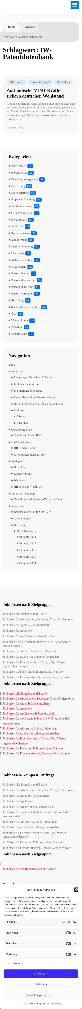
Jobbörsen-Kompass (23, 493)
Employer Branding (23, 199)
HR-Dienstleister (21, 442)
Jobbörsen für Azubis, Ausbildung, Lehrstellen (31, 656)
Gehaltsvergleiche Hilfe (28, 435)
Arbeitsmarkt (16, 82)
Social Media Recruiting (25, 306)
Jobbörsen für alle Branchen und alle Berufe (29, 869)
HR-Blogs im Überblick (28, 486)
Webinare (19, 480)
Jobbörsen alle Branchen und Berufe (25, 613)
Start (14, 364)
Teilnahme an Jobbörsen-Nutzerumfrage (38, 499)
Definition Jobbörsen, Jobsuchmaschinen (38, 403)
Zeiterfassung (19, 333)
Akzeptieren (41, 973)
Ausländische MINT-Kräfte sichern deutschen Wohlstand (35, 93)
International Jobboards (28, 390)
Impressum (57, 1003)
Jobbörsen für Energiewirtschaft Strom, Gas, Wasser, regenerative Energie (34, 664)
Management (19, 239)
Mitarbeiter (17, 253)
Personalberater (20, 273)
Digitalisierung (20, 192)
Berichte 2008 (27, 536)
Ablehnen (41, 984)
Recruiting (17, 300)
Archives (30, 26)
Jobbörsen (17, 226)
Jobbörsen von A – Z (26, 383)
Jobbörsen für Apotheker (18, 630)
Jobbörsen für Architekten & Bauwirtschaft (29, 636)
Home (11, 26)
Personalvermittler (22, 293)
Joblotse (19, 410)
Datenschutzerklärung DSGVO (36, 1003)
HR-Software (19, 219)
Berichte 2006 (27, 550)
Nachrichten (63, 82)
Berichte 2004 (27, 563)
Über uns (19, 525)
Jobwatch (22, 422)
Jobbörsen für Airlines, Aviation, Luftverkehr (30, 651)
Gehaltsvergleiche (22, 212)
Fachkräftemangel (40, 82)
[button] (76, 890)
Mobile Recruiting (22, 259)
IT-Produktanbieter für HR (29, 454)
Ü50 (13, 313)
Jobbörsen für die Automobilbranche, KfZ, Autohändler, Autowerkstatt (36, 643)
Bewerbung (18, 186)
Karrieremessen (20, 233)
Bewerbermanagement (24, 179)
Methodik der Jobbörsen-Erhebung (34, 397)
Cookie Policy (22, 518)
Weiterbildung (19, 320)
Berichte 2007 (27, 543)
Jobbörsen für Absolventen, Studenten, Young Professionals (39, 619)
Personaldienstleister (23, 280)
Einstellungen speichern (41, 995)
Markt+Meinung (26, 531)
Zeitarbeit (17, 327)
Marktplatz (17, 461)
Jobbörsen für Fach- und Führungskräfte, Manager (33, 671)
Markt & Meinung (22, 246)
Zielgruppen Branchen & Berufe (33, 377)
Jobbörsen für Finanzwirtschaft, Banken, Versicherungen (37, 677)
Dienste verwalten (14, 963)
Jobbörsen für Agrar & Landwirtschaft (26, 625)
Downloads (20, 467)
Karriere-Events (23, 473)
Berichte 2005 (27, 556)
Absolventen (18, 165)
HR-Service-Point (24, 447)
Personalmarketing (22, 286)
